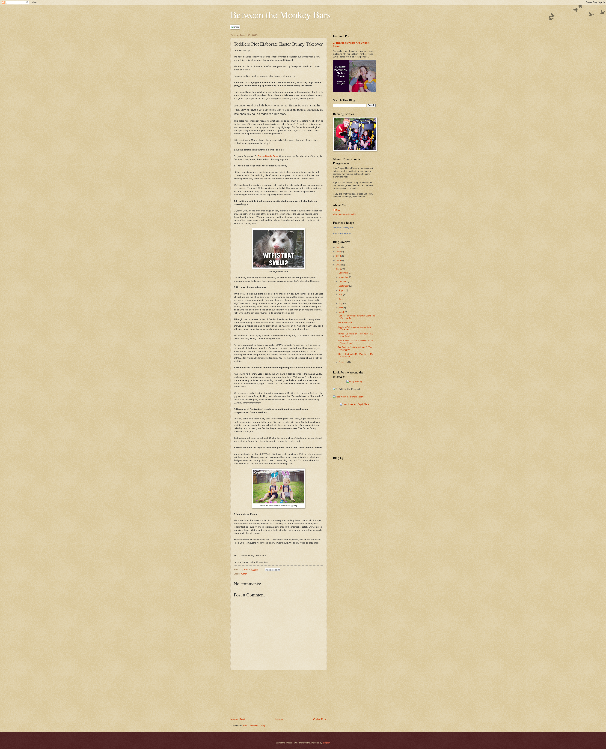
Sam (338, 210)
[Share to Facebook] (275, 569)
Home (279, 719)
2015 (338, 269)
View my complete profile (344, 214)
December (344, 273)
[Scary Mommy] (354, 381)
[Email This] (266, 569)
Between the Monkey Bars (280, 14)
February (343, 362)
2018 (338, 260)
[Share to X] (272, 569)
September (344, 286)
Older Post (320, 719)
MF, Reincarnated (346, 322)
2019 (338, 256)
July (341, 294)
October (343, 281)
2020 (338, 251)
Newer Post (237, 719)
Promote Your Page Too (342, 233)
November (344, 277)
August (342, 290)
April (341, 308)
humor (244, 574)
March (342, 312)
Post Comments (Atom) (254, 726)
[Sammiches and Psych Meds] (354, 404)
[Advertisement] (278, 693)
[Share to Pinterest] (278, 569)
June (341, 299)
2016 (338, 265)
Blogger (326, 743)
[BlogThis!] (269, 569)
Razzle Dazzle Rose (268, 156)
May (341, 303)
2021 (338, 247)
